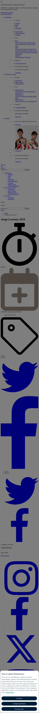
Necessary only (19, 709)
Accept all (19, 698)
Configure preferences (19, 703)
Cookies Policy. (9, 692)
